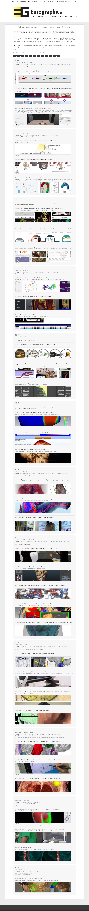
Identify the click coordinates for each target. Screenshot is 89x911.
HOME (13, 1)
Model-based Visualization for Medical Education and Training (36, 296)
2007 (50, 55)
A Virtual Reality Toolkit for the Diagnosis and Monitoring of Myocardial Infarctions (39, 809)
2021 (23, 55)
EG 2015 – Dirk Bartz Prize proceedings (22, 408)
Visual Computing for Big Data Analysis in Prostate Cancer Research (36, 383)
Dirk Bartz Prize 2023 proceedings (21, 136)
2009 (46, 55)
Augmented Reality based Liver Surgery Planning (30, 878)
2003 (58, 55)
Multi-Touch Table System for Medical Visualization (32, 449)
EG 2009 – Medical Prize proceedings (22, 647)
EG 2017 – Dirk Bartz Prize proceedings (22, 340)
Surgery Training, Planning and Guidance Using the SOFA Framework (36, 412)
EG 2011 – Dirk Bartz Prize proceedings (22, 544)
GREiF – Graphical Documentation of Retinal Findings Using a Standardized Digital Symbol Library (47, 691)
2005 (54, 55)
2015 (35, 55)
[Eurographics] (44, 17)
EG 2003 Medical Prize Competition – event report (25, 873)
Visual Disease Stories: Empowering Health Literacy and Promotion (35, 70)
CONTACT (74, 1)
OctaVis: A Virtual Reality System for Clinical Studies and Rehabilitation (37, 517)
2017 (31, 55)
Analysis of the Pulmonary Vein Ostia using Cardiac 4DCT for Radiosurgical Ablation (40, 778)
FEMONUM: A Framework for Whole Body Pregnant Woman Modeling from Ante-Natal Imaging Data (48, 622)
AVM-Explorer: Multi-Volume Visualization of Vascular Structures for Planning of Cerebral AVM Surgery (44, 585)
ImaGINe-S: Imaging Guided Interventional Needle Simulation (35, 672)
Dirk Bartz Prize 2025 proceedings (21, 66)
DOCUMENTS (68, 1)
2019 (27, 55)
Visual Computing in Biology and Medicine (42, 31)
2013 (38, 55)
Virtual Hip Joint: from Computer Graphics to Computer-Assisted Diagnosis (37, 653)
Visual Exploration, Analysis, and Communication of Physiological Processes (38, 140)
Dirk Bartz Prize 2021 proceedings (21, 204)
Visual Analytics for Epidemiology (28, 314)
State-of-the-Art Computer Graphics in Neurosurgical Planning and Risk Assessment (40, 741)
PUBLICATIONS (43, 1)
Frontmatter (31, 66)
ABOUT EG (30, 1)
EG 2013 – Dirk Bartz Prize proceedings (22, 475)
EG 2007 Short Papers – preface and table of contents (25, 735)
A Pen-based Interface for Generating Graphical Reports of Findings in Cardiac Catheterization (43, 759)
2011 (42, 55)
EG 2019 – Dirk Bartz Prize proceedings (22, 273)
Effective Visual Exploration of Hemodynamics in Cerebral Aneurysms (37, 499)
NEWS (17, 1)
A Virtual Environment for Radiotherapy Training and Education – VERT (40, 548)
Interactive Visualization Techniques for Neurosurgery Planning (39, 603)
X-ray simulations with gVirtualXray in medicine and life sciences (35, 108)
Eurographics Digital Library (41, 53)
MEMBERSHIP (23, 1)
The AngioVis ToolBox (25, 847)
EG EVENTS (50, 1)
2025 (15, 55)
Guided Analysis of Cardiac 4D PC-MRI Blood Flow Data (34, 431)
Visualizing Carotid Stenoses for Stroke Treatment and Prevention (36, 159)
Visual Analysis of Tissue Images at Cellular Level (32, 247)
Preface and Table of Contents (36, 647)
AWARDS (36, 1)
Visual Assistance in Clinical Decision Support (32, 227)
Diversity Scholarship (59, 1)
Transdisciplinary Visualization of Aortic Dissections (32, 177)
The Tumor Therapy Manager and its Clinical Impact (35, 566)
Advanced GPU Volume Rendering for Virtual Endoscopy (37, 710)
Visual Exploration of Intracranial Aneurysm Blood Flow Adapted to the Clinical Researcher (41, 208)
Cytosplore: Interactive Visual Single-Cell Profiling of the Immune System (37, 278)
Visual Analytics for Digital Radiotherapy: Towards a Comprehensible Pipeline (38, 344)
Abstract (17, 84)
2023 (19, 55)
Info (16, 843)
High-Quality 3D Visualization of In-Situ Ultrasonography (33, 479)
